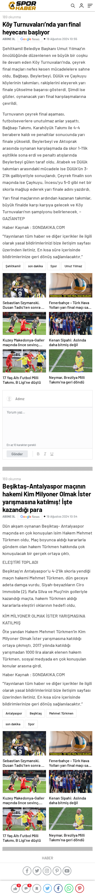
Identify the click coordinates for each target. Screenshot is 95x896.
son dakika (35, 266)
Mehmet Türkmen (61, 713)
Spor (53, 266)
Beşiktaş (36, 713)
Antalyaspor (14, 713)
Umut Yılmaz (73, 266)
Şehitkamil (13, 266)
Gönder (17, 454)
